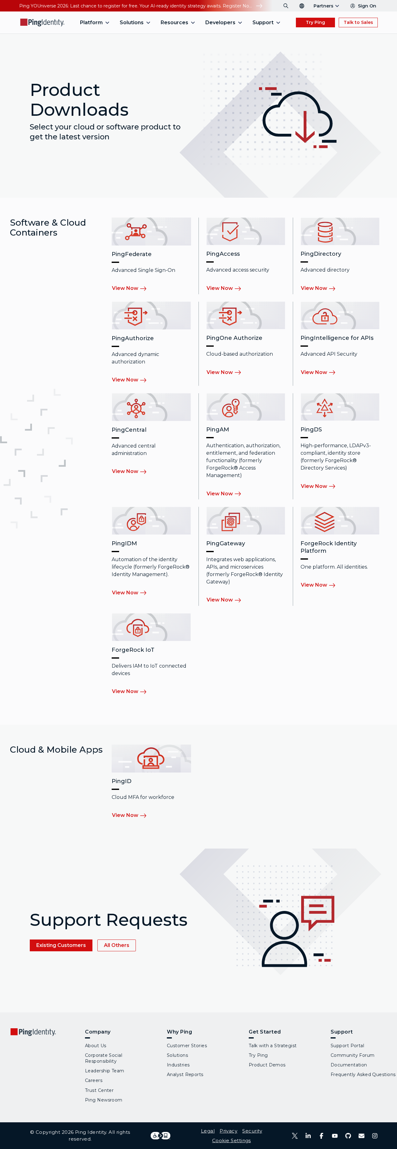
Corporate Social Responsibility (103, 1058)
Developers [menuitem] (220, 22)
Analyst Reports (185, 1074)
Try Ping (315, 22)
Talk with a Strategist (273, 1045)
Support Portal (347, 1045)
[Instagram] (375, 1136)
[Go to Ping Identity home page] (42, 22)
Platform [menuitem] (91, 22)
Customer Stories (187, 1045)
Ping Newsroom (104, 1100)
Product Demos (267, 1065)
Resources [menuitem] (174, 22)
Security (252, 1131)
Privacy (228, 1131)
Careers (93, 1080)
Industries (178, 1065)
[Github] (348, 1136)
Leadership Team (104, 1071)
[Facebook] (321, 1136)
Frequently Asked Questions (363, 1074)
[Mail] (361, 1136)
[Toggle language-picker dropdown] (302, 5)
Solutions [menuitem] (132, 22)
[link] (133, 288)
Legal (208, 1131)
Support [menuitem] (263, 22)
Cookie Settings (231, 1140)
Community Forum (353, 1055)
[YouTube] (335, 1136)
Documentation (349, 1065)
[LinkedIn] (308, 1136)
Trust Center (99, 1090)
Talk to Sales (358, 22)
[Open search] (286, 6)
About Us (95, 1045)
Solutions (177, 1055)
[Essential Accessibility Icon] (160, 1135)
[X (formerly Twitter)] (295, 1136)
